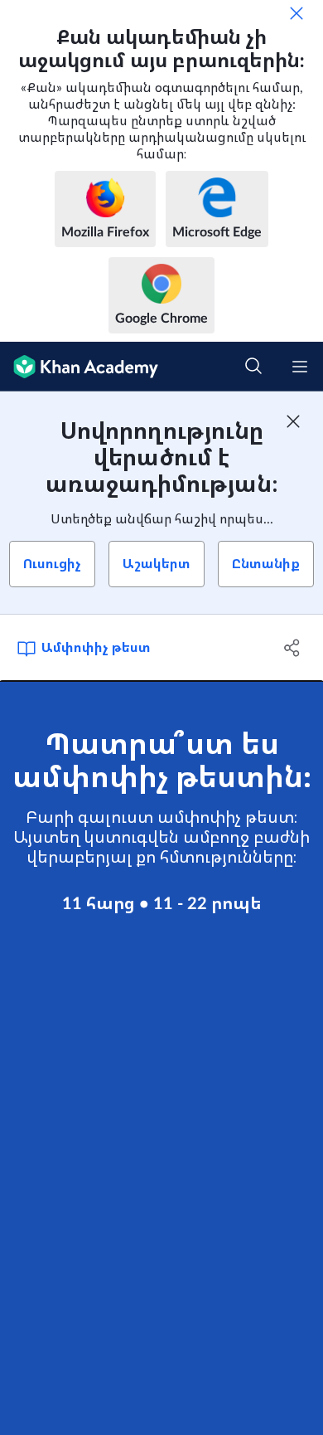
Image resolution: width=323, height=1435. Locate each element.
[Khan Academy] (79, 367)
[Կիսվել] (291, 647)
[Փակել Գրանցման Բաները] (293, 421)
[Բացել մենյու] (300, 367)
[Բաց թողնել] (296, 13)
